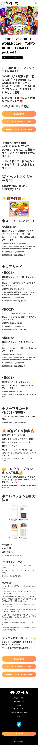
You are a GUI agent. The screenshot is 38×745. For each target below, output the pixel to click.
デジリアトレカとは (19, 698)
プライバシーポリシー (19, 709)
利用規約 (19, 705)
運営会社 (19, 716)
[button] (36, 3)
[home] (9, 3)
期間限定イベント (19, 701)
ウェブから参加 (19, 114)
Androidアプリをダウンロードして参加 (19, 129)
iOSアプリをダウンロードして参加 (19, 122)
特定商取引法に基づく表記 (19, 712)
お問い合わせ (19, 733)
